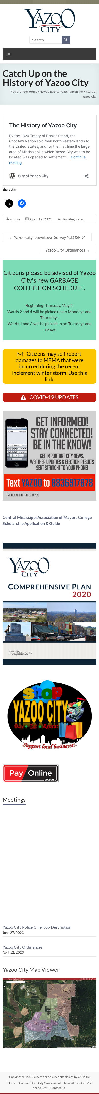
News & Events (49, 91)
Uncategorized (73, 219)
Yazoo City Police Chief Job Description (37, 927)
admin (15, 219)
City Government (49, 1083)
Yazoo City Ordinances (67, 249)
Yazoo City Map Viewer (31, 969)
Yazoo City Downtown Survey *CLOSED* (47, 237)
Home (33, 91)
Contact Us (57, 1088)
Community (27, 1083)
